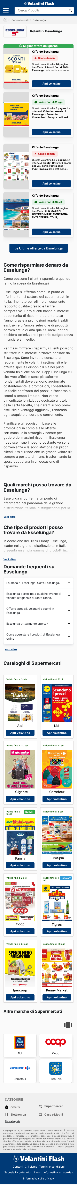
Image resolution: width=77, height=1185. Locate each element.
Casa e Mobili (53, 1114)
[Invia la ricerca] (70, 10)
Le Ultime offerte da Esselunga (39, 248)
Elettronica (18, 1114)
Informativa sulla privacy (38, 1178)
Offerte (15, 1107)
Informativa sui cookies (58, 1172)
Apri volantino (52, 83)
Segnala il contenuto (17, 1172)
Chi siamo (31, 1166)
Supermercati (20, 20)
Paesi (37, 1172)
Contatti (18, 1166)
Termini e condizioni (51, 1166)
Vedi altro (9, 516)
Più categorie (12, 1121)
